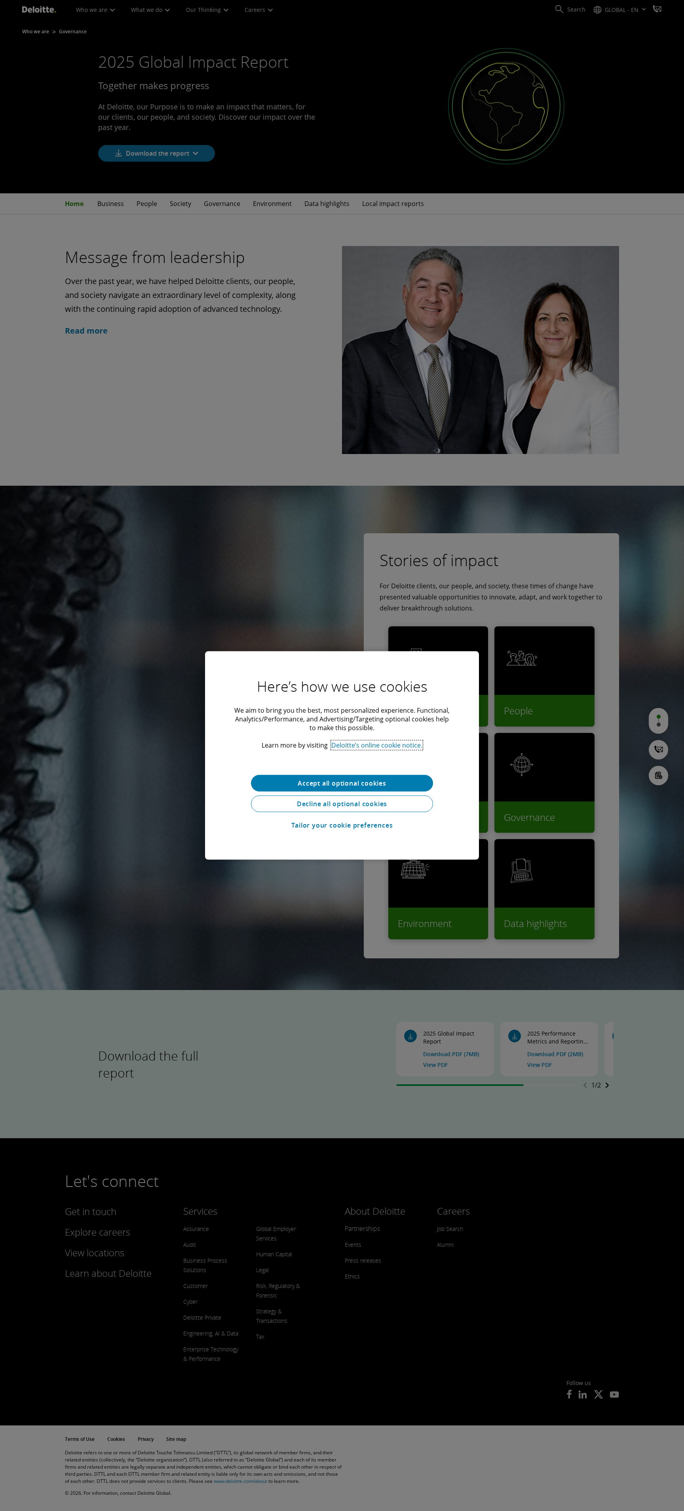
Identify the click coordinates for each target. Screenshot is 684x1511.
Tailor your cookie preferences (342, 825)
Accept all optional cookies (342, 783)
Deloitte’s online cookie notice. (376, 745)
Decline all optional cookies (342, 803)
